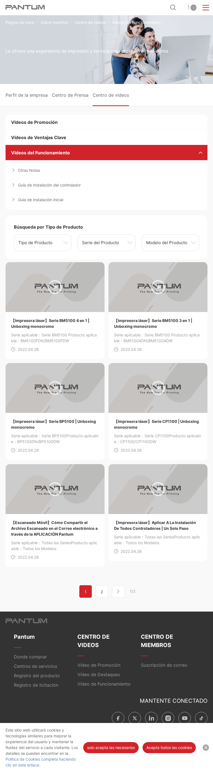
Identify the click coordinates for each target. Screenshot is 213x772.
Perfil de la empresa (27, 95)
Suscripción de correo (164, 665)
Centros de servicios (35, 666)
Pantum (24, 636)
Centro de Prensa (70, 95)
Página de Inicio (20, 22)
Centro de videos (90, 22)
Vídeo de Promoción (98, 665)
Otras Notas (29, 170)
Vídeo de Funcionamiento (104, 684)
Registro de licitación (36, 685)
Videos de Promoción (34, 122)
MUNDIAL (193, 7)
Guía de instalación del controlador (49, 185)
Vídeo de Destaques (98, 674)
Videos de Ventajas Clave (38, 137)
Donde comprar (30, 656)
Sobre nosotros (54, 22)
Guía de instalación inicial (40, 199)
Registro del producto (37, 675)
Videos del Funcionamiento (40, 152)
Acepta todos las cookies (169, 747)
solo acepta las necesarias (111, 747)
